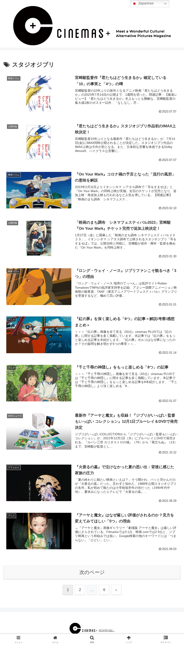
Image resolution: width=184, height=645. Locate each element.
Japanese (145, 3)
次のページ (92, 572)
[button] (170, 589)
